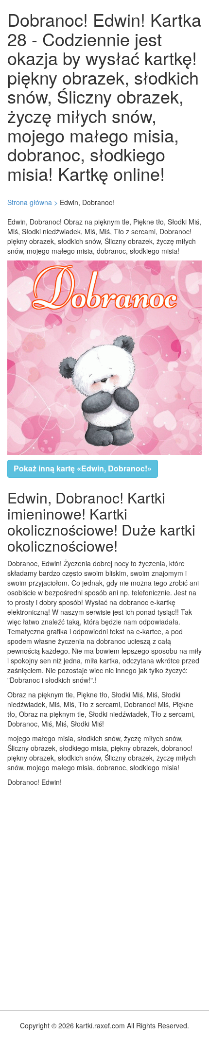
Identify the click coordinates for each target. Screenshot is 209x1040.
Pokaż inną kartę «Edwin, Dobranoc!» (83, 468)
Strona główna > (32, 202)
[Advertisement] (104, 896)
